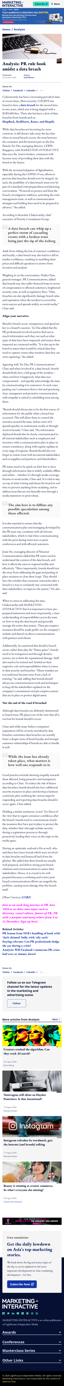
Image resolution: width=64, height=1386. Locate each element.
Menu (57, 4)
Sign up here (28, 921)
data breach (28, 105)
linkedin (30, 90)
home (6, 29)
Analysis (19, 29)
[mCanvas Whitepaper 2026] (32, 16)
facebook (18, 90)
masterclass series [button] (18, 1350)
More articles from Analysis (30, 1019)
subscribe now (23, 1285)
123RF (25, 897)
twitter (6, 90)
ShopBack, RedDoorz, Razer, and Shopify (28, 121)
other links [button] (12, 1360)
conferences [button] (13, 1342)
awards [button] (9, 1332)
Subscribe (42, 4)
